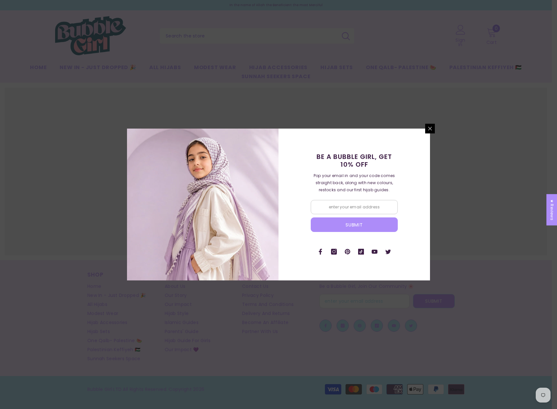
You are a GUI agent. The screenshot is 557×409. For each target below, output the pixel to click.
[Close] (430, 128)
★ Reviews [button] (552, 209)
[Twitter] (388, 251)
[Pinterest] (347, 251)
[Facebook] (320, 251)
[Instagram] (334, 251)
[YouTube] (374, 251)
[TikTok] (361, 251)
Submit (354, 225)
